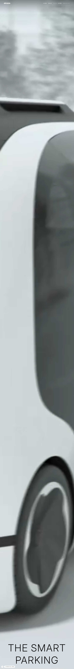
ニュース (55, 3)
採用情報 (60, 3)
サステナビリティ (66, 3)
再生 (2, 667)
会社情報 (45, 3)
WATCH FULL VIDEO (10, 666)
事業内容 (50, 3)
